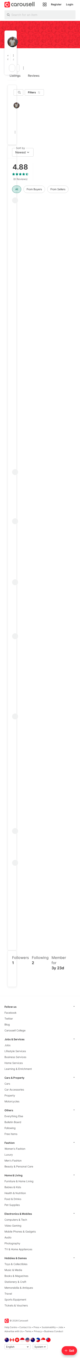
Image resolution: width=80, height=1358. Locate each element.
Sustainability (49, 1327)
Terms (28, 1331)
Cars (7, 1083)
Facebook (10, 1012)
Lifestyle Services (15, 1051)
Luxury (8, 1154)
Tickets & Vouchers (16, 1305)
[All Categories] (45, 4)
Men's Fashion (13, 1160)
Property (9, 1095)
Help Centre (10, 1327)
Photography (12, 1243)
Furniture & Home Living (18, 1181)
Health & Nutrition (15, 1193)
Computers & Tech (15, 1219)
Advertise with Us (13, 1331)
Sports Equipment (15, 1299)
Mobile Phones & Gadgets (20, 1231)
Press (36, 1327)
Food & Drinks (12, 1199)
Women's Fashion (14, 1148)
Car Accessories (14, 1089)
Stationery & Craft (15, 1281)
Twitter (8, 1018)
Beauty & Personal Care (18, 1166)
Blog (7, 1024)
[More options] (23, 68)
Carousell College (14, 1030)
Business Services (15, 1057)
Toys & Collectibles (15, 1264)
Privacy (38, 1331)
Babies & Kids (12, 1187)
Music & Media (13, 1269)
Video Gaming (12, 1225)
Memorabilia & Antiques (18, 1287)
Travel (8, 1293)
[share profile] (18, 68)
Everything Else (13, 1116)
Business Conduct (53, 1331)
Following (10, 1128)
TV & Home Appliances (18, 1249)
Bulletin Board (12, 1122)
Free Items (10, 1133)
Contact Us (25, 1327)
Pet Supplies (12, 1204)
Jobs (7, 1045)
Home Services (13, 1062)
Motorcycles (11, 1101)
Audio (7, 1237)
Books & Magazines (16, 1275)
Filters (32, 92)
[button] (9, 57)
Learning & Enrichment (18, 1068)
